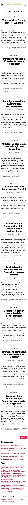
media (18, 484)
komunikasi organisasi (8, 481)
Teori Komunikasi (15, 176)
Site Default (11, 67)
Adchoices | (4, 499)
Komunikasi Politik (5, 484)
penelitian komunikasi (17, 48)
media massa (23, 299)
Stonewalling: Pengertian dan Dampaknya (12, 445)
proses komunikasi (5, 488)
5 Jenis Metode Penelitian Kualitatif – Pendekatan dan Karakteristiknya (14, 227)
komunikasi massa (7, 479)
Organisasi (12, 486)
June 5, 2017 (20, 67)
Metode (12, 340)
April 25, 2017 (18, 406)
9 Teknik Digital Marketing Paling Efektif (12, 459)
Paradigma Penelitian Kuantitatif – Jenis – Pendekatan (14, 61)
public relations (13, 488)
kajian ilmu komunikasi (8, 383)
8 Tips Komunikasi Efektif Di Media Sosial (12, 456)
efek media (13, 299)
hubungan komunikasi (16, 470)
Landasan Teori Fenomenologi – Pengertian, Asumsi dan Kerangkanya (14, 400)
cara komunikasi (10, 466)
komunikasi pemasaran (20, 481)
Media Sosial (22, 485)
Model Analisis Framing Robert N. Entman (14, 21)
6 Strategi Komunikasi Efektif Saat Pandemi (13, 453)
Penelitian (5, 341)
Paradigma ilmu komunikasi (9, 386)
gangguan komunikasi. (16, 468)
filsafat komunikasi (7, 175)
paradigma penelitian (13, 132)
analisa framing (6, 47)
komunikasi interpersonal (8, 478)
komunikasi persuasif (17, 482)
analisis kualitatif (7, 131)
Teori (9, 176)
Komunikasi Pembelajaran (6, 482)
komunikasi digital (5, 476)
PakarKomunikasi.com (10, 496)
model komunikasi (5, 486)
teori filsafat (6, 429)
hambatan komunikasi (6, 470)
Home (11, 16)
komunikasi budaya (4, 475)
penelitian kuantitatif (8, 89)
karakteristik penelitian (8, 88)
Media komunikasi (6, 485)
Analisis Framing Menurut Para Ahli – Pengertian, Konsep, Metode (14, 271)
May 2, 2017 (18, 319)
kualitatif (12, 255)
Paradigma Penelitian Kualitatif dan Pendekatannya (14, 104)
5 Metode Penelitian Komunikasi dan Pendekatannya (14, 313)
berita (2, 466)
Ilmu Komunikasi (16, 175)
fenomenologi (6, 255)
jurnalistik (23, 471)
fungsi (21, 467)
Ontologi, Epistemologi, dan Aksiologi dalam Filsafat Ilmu (14, 146)
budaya (5, 466)
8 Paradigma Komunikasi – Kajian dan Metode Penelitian (14, 354)
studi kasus (10, 213)
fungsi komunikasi (6, 468)
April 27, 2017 (20, 360)
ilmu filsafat (15, 428)
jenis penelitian (6, 340)
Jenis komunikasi (15, 471)
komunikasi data (21, 475)
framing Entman (22, 47)
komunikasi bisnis (17, 473)
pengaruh (17, 486)
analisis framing (14, 47)
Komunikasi (6, 473)
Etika (11, 467)
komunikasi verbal (13, 484)
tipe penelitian (16, 213)
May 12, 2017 (20, 234)
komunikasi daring (13, 475)
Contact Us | (16, 499)
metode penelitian (7, 48)
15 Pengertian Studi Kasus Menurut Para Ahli (14, 187)
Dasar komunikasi (5, 467)
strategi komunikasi (5, 489)
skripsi (9, 341)
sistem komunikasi (19, 488)
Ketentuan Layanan (9, 501)
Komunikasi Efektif (14, 476)
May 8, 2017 (18, 278)
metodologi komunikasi (18, 384)
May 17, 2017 (20, 192)
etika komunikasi (16, 467)
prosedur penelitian (17, 89)
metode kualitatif (15, 131)
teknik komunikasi (15, 489)
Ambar (10, 26)
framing (18, 299)
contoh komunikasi (19, 466)
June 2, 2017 (18, 152)
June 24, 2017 (18, 26)
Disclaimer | (10, 499)
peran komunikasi (22, 486)
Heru (11, 152)
